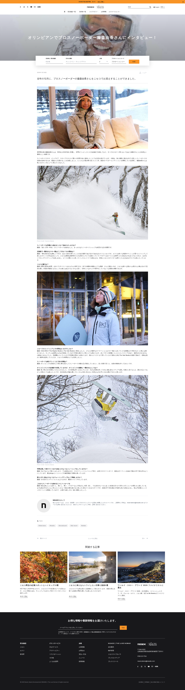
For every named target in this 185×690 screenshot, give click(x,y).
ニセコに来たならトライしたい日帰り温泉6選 (88, 585)
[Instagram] (24, 7)
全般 (80, 643)
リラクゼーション (55, 654)
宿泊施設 (23, 643)
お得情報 (103, 11)
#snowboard (63, 525)
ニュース (82, 658)
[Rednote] (39, 7)
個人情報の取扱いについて (158, 682)
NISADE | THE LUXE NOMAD (119, 643)
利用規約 (147, 682)
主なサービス (53, 647)
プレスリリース (113, 661)
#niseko (52, 525)
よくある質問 (53, 661)
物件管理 (111, 650)
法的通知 (141, 682)
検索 (134, 61)
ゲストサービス (55, 643)
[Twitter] (28, 7)
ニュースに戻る (92, 538)
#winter (83, 525)
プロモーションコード (118, 58)
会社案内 (111, 647)
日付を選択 (69, 58)
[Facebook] (21, 7)
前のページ (43, 538)
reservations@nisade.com (146, 661)
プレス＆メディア (114, 658)
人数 (100, 58)
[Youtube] (31, 7)
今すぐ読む (24, 596)
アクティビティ (54, 650)
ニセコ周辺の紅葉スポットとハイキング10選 (39, 585)
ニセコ (22, 647)
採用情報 (82, 661)
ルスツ (22, 650)
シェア (144, 72)
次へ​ (143, 538)
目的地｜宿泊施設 (51, 58)
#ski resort (74, 525)
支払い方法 (82, 654)
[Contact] (35, 7)
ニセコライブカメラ (114, 654)
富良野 (22, 654)
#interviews (42, 525)
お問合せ (82, 650)
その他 (51, 658)
